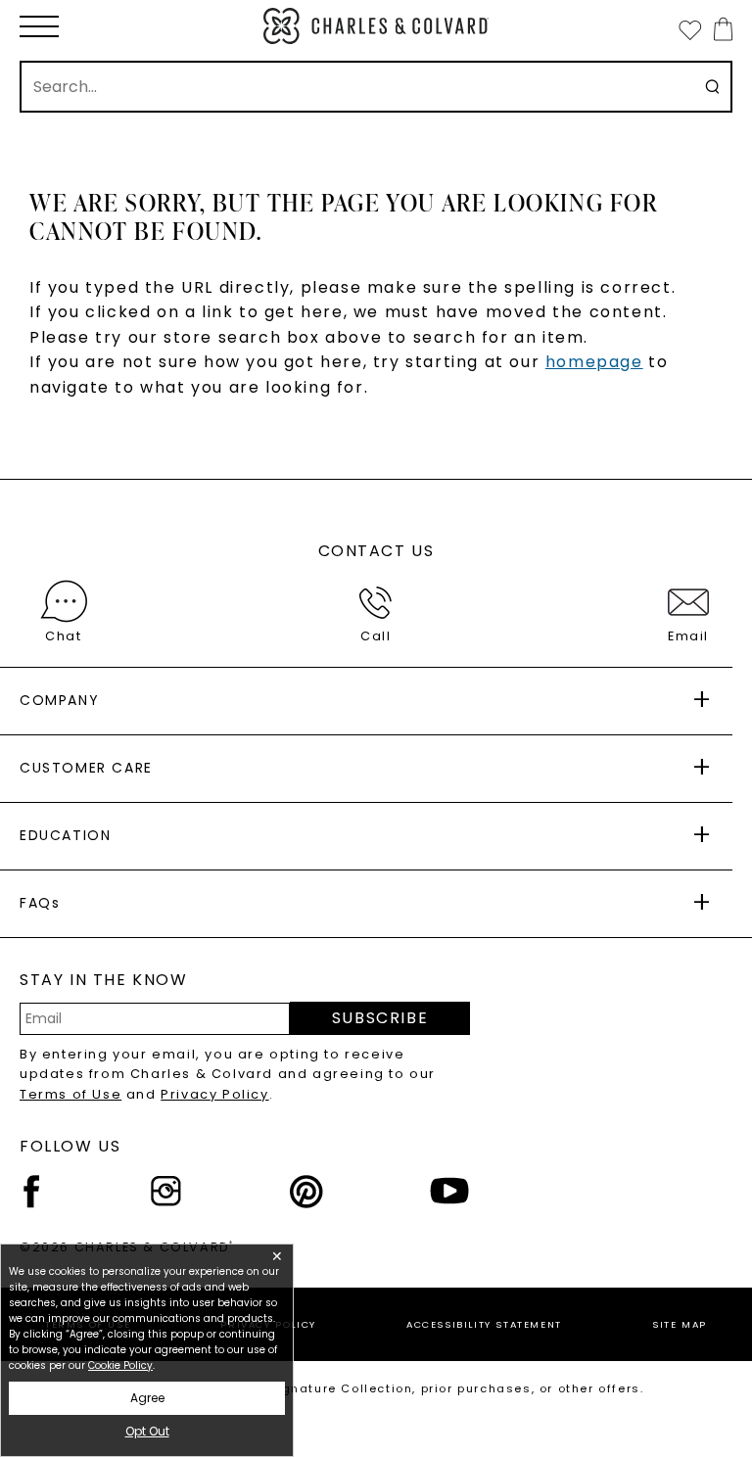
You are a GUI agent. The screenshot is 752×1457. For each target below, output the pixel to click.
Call (375, 636)
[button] (39, 26)
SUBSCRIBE (380, 1018)
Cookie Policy (120, 1365)
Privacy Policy (214, 1094)
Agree (147, 1397)
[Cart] (719, 29)
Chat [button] (63, 636)
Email (688, 636)
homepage (594, 362)
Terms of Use (70, 1094)
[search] (712, 87)
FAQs (40, 903)
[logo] (376, 26)
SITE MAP (679, 1324)
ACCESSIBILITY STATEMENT (484, 1324)
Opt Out (147, 1431)
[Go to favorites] (689, 29)
